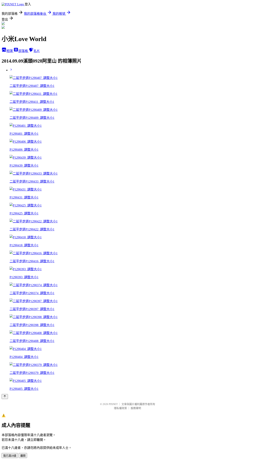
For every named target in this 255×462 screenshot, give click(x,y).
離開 (23, 455)
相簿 (10, 51)
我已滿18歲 (9, 455)
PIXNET (113, 404)
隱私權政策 (120, 408)
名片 (36, 51)
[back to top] (5, 396)
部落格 (23, 51)
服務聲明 (136, 408)
